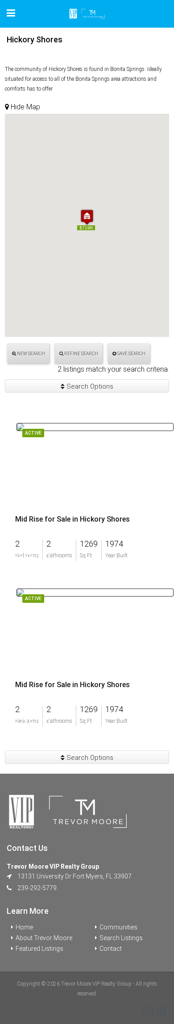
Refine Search (80, 353)
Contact (110, 948)
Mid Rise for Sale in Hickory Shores (72, 519)
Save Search (130, 353)
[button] (87, 217)
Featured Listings (39, 948)
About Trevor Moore (44, 937)
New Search (30, 353)
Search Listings (121, 937)
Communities (118, 927)
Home (24, 927)
